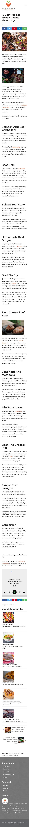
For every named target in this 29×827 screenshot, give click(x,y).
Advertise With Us (8, 774)
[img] (14, 586)
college (14, 283)
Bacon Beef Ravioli (8, 683)
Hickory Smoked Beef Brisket (11, 719)
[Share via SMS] (24, 28)
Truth (5, 791)
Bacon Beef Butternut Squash (11, 701)
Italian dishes (16, 147)
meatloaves (18, 411)
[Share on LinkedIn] (19, 28)
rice (11, 456)
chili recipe (21, 168)
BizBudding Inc (17, 824)
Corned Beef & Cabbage (10, 664)
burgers (19, 246)
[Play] (15, 592)
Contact (5, 777)
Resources (6, 769)
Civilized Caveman (14, 822)
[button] (26, 5)
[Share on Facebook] (4, 28)
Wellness (6, 785)
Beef (8, 605)
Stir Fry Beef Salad (8, 644)
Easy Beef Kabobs (8, 624)
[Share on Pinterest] (14, 28)
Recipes (11, 605)
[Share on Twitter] (9, 28)
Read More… (19, 813)
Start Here (6, 766)
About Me (6, 772)
